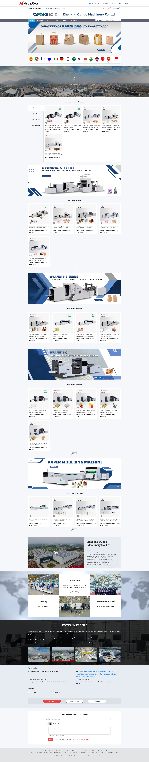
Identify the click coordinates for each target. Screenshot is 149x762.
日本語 (89, 752)
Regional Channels (93, 750)
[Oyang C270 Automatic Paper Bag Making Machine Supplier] (110, 399)
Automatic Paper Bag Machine (88, 673)
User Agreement (83, 755)
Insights (113, 750)
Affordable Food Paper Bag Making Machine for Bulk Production (37, 411)
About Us (49, 20)
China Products (44, 750)
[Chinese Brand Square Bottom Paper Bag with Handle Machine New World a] (39, 214)
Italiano (64, 752)
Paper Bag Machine (102, 671)
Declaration (90, 755)
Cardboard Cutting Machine (87, 674)
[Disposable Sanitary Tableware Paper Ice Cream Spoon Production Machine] (110, 507)
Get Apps (118, 3)
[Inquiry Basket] (112, 3)
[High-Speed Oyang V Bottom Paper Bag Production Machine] (39, 431)
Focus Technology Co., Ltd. (64, 755)
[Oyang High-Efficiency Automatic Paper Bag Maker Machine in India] (110, 323)
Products (40, 20)
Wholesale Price (76, 750)
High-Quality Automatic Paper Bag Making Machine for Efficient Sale (84, 226)
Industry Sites (84, 750)
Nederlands (75, 752)
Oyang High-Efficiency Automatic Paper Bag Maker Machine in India (109, 335)
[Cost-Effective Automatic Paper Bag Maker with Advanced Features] (39, 247)
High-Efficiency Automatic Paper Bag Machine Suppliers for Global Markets (85, 335)
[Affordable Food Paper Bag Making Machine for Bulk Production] (39, 399)
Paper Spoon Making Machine (88, 676)
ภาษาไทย (97, 752)
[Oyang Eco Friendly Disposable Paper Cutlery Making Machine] (63, 507)
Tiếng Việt (107, 752)
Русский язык (58, 752)
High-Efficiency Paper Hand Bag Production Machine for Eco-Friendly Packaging (53, 154)
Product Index (101, 750)
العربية (80, 752)
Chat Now (117, 8)
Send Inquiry (107, 8)
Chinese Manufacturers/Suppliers (56, 750)
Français (52, 752)
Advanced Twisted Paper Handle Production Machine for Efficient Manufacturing (111, 127)
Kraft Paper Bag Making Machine (104, 673)
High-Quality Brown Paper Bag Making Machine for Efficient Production (85, 411)
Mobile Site (108, 750)
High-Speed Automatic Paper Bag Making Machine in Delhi (61, 335)
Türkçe (102, 752)
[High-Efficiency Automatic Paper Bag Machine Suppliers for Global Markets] (86, 323)
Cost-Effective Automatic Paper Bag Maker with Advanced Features (37, 259)
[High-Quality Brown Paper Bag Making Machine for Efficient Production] (86, 399)
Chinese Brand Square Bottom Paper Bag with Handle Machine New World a (39, 226)
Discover (65, 20)
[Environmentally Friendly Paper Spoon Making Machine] (39, 507)
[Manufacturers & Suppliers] (29, 3)
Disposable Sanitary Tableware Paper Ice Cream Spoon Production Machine (110, 519)
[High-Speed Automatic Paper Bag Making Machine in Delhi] (63, 323)
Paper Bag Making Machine (90, 671)
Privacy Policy (97, 755)
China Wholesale (68, 750)
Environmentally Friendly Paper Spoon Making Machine (38, 519)
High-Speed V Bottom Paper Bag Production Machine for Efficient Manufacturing (60, 411)
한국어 (84, 752)
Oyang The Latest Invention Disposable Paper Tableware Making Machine (85, 519)
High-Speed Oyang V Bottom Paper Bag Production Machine (38, 443)
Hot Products (36, 750)
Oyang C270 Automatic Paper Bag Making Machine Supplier (108, 411)
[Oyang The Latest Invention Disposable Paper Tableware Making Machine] (86, 507)
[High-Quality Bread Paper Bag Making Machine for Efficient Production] (110, 214)
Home (31, 20)
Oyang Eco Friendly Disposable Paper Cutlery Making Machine (62, 519)
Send (50, 739)
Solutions (57, 20)
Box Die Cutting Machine (101, 674)
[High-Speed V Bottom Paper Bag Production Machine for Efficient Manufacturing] (63, 399)
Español (40, 752)
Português (46, 752)
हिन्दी (93, 752)
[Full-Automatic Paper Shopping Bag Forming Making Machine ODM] (63, 214)
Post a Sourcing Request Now (81, 739)
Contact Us (74, 20)
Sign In (91, 3)
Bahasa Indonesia (115, 752)
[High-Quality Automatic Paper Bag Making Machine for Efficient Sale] (86, 214)
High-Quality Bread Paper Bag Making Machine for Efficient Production (109, 226)
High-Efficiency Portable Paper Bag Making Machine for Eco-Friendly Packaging (53, 127)
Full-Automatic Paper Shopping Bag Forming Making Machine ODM (61, 226)
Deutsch (69, 752)
